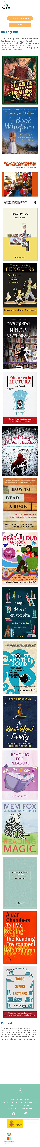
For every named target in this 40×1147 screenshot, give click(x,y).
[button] (32, 6)
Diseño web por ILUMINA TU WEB (20, 1109)
